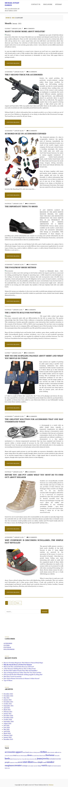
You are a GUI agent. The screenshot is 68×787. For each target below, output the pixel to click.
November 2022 (8, 696)
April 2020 (7, 731)
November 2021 (8, 702)
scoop (16, 762)
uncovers (35, 765)
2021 (13, 18)
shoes (31, 761)
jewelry (45, 758)
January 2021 (8, 713)
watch (44, 765)
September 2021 (9, 706)
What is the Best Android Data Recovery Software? (19, 667)
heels (7, 758)
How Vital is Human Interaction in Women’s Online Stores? (21, 678)
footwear (50, 755)
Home (8, 18)
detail (14, 755)
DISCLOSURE (47, 4)
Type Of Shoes (8, 680)
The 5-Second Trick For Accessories (24, 74)
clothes (43, 751)
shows (35, 762)
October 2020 (8, 719)
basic (24, 752)
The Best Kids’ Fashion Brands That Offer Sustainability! (20, 670)
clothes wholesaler (50, 752)
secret (20, 762)
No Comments (30, 28)
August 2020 (7, 723)
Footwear (8, 203)
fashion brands (42, 755)
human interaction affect (32, 759)
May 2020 (6, 729)
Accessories (9, 72)
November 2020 (8, 717)
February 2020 (8, 735)
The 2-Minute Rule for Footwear (23, 312)
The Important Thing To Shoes (21, 206)
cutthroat (57, 752)
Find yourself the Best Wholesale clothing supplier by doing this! (23, 674)
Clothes (7, 28)
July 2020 (6, 725)
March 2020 (7, 733)
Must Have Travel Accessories (12, 676)
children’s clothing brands (34, 752)
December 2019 (8, 739)
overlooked (52, 759)
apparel (19, 752)
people (7, 762)
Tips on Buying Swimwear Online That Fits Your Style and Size (22, 672)
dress (29, 755)
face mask (34, 755)
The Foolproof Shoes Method (20, 267)
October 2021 (8, 704)
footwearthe (57, 755)
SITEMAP (58, 4)
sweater (18, 765)
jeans (39, 758)
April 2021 (7, 708)
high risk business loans (14, 759)
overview (58, 759)
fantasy (37, 755)
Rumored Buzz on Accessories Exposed (25, 133)
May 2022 (6, 698)
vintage (39, 765)
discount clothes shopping (22, 755)
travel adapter (31, 765)
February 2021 (8, 712)
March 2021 (7, 710)
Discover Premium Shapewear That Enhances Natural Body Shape (23, 663)
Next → (18, 603)
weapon (49, 765)
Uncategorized (9, 649)
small (44, 762)
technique (25, 765)
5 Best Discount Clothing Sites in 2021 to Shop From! (20, 668)
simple (40, 762)
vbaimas (51, 785)
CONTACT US (35, 4)
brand (27, 752)
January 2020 (8, 737)
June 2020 (7, 727)
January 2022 (8, 700)
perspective (12, 762)
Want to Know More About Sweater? (25, 31)
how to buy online (23, 759)
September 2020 (9, 721)
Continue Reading (12, 64)
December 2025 (8, 694)
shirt (25, 762)
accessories (10, 752)
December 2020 (8, 715)
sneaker (50, 761)
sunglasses (9, 765)
